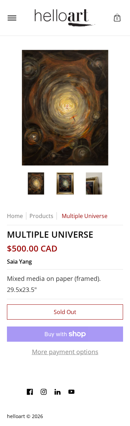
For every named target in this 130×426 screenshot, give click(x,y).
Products (41, 216)
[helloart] (63, 17)
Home (15, 216)
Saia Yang (19, 261)
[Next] (118, 107)
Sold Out (65, 312)
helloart (16, 416)
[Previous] (11, 107)
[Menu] (11, 18)
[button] (117, 18)
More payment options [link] (65, 352)
